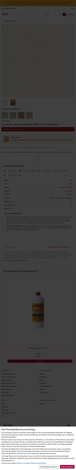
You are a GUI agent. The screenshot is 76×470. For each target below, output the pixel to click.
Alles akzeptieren (67, 467)
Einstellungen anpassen (48, 467)
